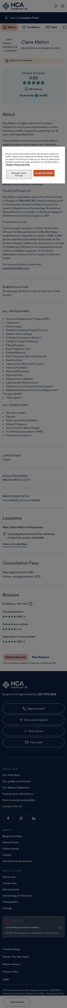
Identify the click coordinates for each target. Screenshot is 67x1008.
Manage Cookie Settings (19, 174)
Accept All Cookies (44, 173)
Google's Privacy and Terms (18, 164)
